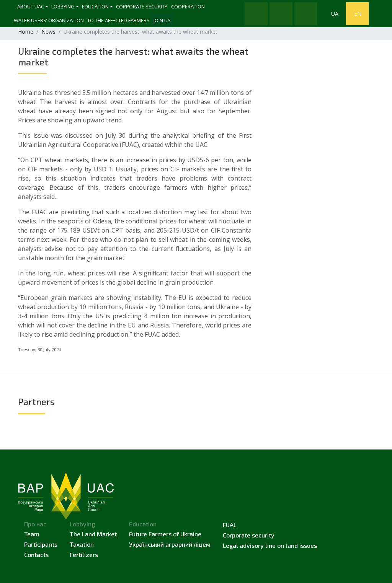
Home (25, 31)
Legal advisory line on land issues (270, 545)
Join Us (162, 20)
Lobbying (63, 6)
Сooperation (188, 6)
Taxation (82, 544)
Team (31, 533)
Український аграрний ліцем (170, 544)
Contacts (36, 554)
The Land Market (93, 533)
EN (357, 13)
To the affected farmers (118, 20)
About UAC (30, 6)
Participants (40, 544)
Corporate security (141, 6)
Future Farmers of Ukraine (165, 533)
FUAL (230, 524)
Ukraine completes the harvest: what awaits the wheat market (133, 56)
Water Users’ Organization (49, 20)
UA (334, 13)
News (48, 31)
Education (95, 6)
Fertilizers (84, 554)
